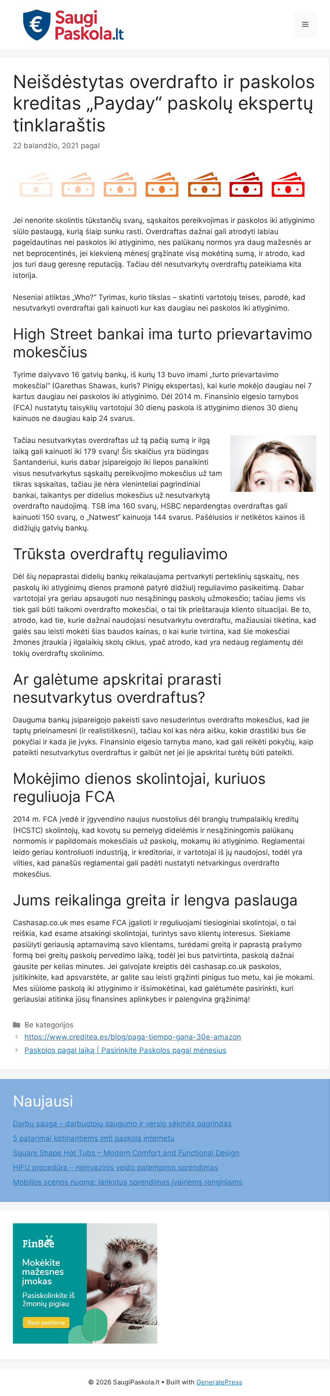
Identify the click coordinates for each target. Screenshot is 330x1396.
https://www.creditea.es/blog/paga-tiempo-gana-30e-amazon (132, 1037)
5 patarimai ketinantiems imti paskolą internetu (93, 1138)
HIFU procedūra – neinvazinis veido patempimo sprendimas (115, 1167)
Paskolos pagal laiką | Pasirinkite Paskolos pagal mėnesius (125, 1050)
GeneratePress (219, 1382)
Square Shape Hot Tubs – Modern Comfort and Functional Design (126, 1153)
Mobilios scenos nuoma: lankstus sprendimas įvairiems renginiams (127, 1182)
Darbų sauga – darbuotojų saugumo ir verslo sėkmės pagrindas (122, 1123)
